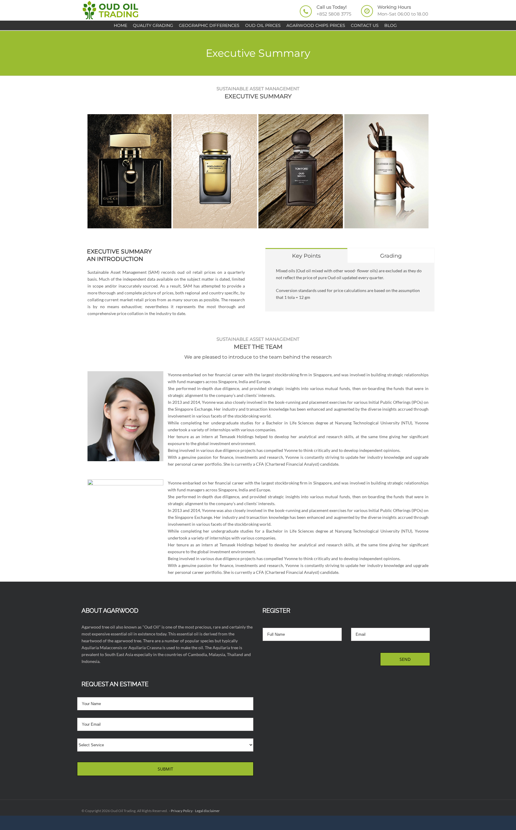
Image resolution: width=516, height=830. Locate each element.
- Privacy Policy (180, 810)
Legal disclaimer (207, 810)
